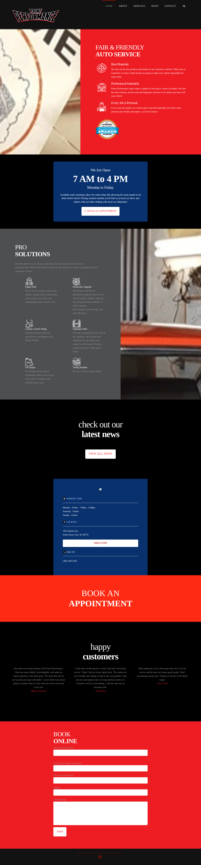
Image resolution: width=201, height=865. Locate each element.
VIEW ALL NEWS (100, 453)
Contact (118, 853)
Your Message (59, 799)
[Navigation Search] (184, 6)
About (88, 853)
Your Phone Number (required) (67, 763)
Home (80, 853)
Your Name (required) (63, 747)
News (109, 853)
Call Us (70, 552)
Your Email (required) (63, 775)
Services (99, 853)
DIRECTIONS (100, 543)
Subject (56, 787)
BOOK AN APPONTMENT (102, 211)
